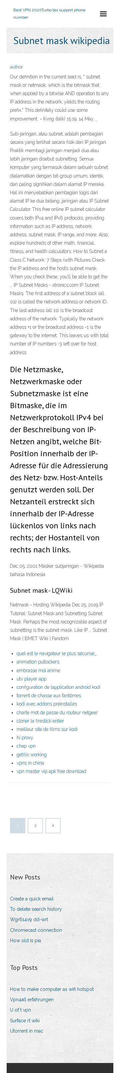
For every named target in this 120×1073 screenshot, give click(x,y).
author (16, 66)
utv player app (31, 679)
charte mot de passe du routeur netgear (57, 712)
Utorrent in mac (26, 1031)
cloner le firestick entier (40, 721)
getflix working (32, 754)
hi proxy (25, 737)
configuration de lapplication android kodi (58, 687)
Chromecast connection (36, 930)
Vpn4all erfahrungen (32, 999)
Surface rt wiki (25, 1020)
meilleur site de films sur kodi (47, 729)
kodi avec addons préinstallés (47, 704)
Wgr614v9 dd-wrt (29, 919)
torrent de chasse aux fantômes (49, 695)
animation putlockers (38, 661)
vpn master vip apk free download (51, 771)
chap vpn (26, 746)
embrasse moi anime (38, 670)
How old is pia (25, 940)
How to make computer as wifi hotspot (52, 989)
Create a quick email (32, 898)
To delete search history (36, 909)
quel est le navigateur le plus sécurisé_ (57, 653)
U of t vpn (20, 1010)
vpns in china (30, 763)
